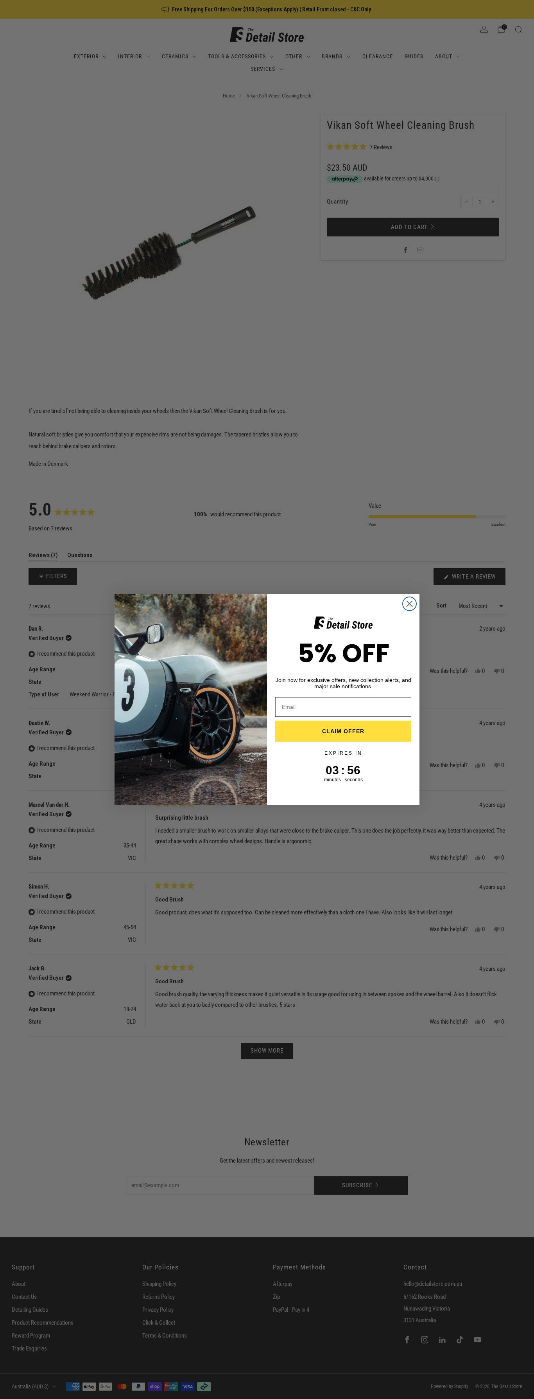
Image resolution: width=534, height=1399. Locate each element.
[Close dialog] (409, 604)
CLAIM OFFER (343, 731)
